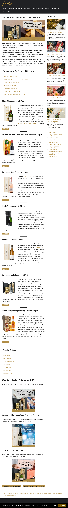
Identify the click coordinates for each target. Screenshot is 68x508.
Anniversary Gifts (7, 364)
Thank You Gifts (7, 358)
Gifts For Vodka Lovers (54, 146)
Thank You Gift (40, 247)
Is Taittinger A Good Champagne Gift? (33, 486)
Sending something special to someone (27, 123)
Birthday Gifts (6, 355)
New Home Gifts (7, 367)
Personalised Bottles (8, 373)
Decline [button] (55, 505)
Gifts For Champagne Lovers (55, 134)
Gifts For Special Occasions (55, 144)
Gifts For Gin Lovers (53, 137)
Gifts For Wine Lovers (54, 149)
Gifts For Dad (52, 136)
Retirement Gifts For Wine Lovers (12, 486)
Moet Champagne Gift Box (10, 76)
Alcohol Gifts (27, 8)
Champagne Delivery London (25, 493)
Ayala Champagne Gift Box (10, 85)
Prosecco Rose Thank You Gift (11, 82)
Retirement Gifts (7, 370)
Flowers (47, 8)
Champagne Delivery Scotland (55, 493)
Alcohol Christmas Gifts (54, 132)
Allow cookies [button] (62, 505)
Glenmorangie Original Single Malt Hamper (14, 94)
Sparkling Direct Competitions (55, 153)
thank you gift (28, 176)
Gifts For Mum (52, 139)
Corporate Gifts (6, 12)
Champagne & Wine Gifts (14, 8)
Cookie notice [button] (43, 505)
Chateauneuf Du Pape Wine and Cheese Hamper (16, 79)
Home (4, 8)
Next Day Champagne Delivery (11, 493)
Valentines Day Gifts (53, 156)
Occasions (54, 8)
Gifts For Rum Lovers (53, 142)
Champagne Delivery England (40, 493)
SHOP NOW (5, 128)
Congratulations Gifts (8, 361)
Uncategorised (52, 154)
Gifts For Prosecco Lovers (55, 141)
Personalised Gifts (37, 8)
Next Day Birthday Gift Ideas (55, 151)
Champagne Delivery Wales (10, 495)
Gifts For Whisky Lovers (54, 147)
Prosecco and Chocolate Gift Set (12, 91)
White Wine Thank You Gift (10, 88)
